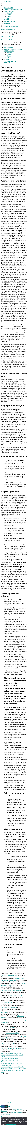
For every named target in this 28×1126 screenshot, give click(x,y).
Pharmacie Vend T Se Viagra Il (10, 1058)
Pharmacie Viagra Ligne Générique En (12, 1067)
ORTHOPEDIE (8, 20)
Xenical (9, 16)
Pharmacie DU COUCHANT (9, 1007)
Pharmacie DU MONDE (12, 1033)
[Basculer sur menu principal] (1, 3)
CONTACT (7, 23)
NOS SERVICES (8, 8)
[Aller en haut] (1, 1116)
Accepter (8, 1124)
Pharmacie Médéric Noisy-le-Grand (12, 990)
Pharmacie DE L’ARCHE (8, 1028)
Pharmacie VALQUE (6, 1002)
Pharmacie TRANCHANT (17, 995)
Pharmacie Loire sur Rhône (9, 975)
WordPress (6, 1114)
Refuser (13, 1124)
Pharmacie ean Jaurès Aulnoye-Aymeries (12, 979)
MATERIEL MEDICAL (10, 21)
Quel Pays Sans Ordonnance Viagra (11, 1053)
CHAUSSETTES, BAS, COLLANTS (13, 9)
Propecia (9, 13)
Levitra (9, 15)
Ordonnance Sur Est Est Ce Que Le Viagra (13, 1068)
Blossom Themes (16, 1112)
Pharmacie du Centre (7, 1043)
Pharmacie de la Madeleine (8, 29)
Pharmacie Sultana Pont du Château (12, 1048)
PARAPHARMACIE (9, 11)
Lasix (8, 18)
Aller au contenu (6, 1)
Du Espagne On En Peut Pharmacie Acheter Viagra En (11, 1064)
